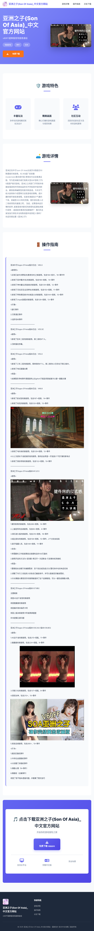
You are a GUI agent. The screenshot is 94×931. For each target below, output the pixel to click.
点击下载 (87, 4)
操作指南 (76, 4)
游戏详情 (65, 4)
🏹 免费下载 (15, 54)
